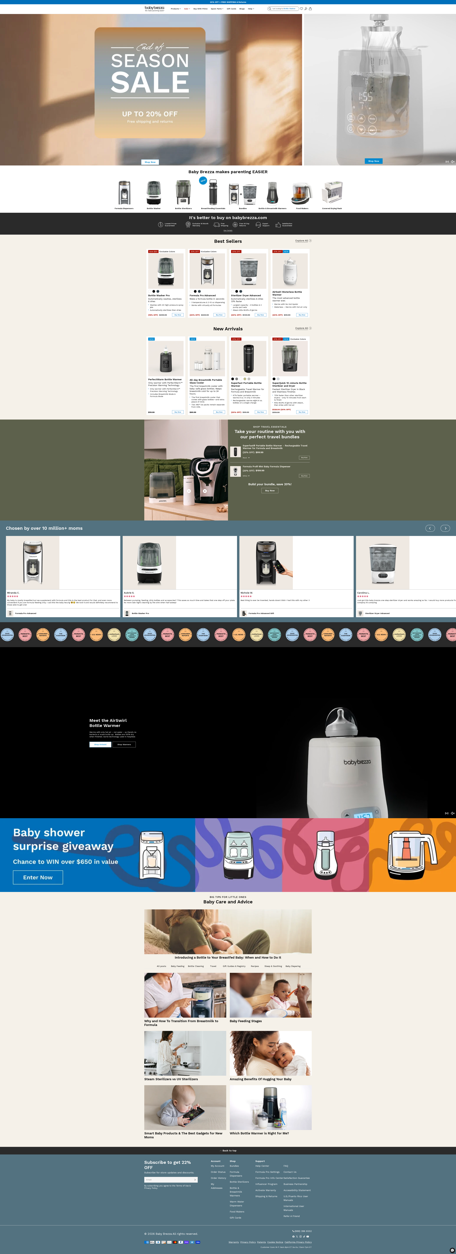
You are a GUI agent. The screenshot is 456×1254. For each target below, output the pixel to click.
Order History (218, 1178)
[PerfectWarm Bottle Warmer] (166, 358)
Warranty (234, 1242)
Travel (213, 966)
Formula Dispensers (236, 1174)
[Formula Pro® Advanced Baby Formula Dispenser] (207, 271)
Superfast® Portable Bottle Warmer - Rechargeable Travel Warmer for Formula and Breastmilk (275, 447)
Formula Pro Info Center (269, 1178)
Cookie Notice (275, 1242)
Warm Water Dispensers (237, 1203)
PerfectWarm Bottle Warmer (165, 379)
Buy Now (304, 457)
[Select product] (189, 491)
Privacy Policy (248, 1242)
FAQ (286, 1166)
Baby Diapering (293, 966)
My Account (217, 1166)
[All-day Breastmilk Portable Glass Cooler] (207, 358)
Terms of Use (182, 1186)
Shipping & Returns (266, 1196)
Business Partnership (295, 1184)
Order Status (218, 1172)
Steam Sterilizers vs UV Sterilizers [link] (171, 1079)
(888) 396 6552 (302, 1231)
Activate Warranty (265, 1190)
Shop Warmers (124, 744)
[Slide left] (430, 528)
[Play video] (447, 162)
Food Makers (237, 1211)
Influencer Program (266, 1184)
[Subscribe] (194, 1179)
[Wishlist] (301, 9)
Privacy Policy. (151, 1188)
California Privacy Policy (298, 1242)
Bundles (234, 1166)
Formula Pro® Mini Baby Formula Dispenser (266, 466)
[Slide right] (445, 528)
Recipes (255, 966)
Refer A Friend (292, 1216)
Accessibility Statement (297, 1190)
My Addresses (216, 1186)
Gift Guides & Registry (234, 966)
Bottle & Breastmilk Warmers (236, 1192)
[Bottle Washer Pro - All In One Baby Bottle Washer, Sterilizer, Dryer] (166, 271)
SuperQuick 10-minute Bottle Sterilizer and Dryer (289, 384)
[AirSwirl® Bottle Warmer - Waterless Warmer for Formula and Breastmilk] (290, 271)
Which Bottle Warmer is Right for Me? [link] (259, 1133)
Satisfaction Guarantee (297, 1178)
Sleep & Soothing (273, 966)
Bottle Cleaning (196, 966)
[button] (452, 1250)
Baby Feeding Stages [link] (246, 1021)
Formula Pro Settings (267, 1172)
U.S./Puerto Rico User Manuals (296, 1198)
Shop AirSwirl (100, 744)
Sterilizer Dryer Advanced (246, 295)
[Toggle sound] (453, 162)
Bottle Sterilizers (239, 1181)
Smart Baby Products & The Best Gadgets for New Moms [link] (183, 1135)
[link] (228, 933)
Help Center (262, 1166)
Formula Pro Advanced (203, 295)
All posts (161, 966)
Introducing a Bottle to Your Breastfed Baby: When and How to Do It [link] (228, 957)
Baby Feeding (177, 966)
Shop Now (373, 161)
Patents (261, 1242)
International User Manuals (294, 1208)
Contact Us (290, 1172)
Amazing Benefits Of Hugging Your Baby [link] (261, 1079)
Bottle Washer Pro (159, 295)
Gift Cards (235, 1217)
